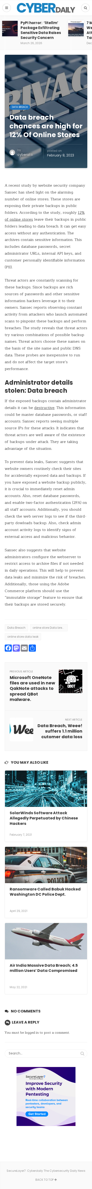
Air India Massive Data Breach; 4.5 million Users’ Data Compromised (44, 968)
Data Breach (20, 107)
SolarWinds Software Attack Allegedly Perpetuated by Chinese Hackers (44, 818)
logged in (32, 1032)
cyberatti (25, 154)
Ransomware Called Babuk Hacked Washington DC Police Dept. (45, 891)
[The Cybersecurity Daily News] (46, 7)
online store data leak (22, 637)
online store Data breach (50, 628)
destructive (44, 408)
